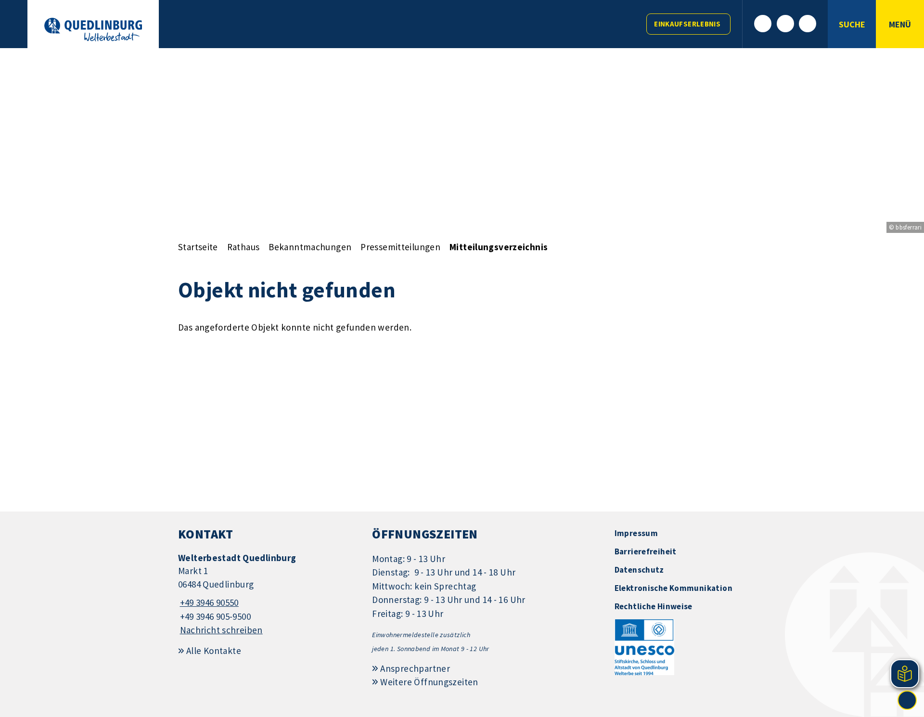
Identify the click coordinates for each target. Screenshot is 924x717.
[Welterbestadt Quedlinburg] (268, 594)
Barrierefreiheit (646, 551)
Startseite (198, 247)
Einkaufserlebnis (687, 23)
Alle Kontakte (213, 650)
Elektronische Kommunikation (673, 588)
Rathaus (243, 247)
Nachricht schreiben (221, 630)
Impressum (636, 533)
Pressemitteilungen (400, 247)
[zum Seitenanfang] (907, 700)
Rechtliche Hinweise (654, 606)
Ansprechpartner (415, 668)
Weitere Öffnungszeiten (429, 682)
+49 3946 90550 (208, 602)
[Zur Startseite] (93, 29)
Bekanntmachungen (310, 247)
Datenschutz (639, 569)
